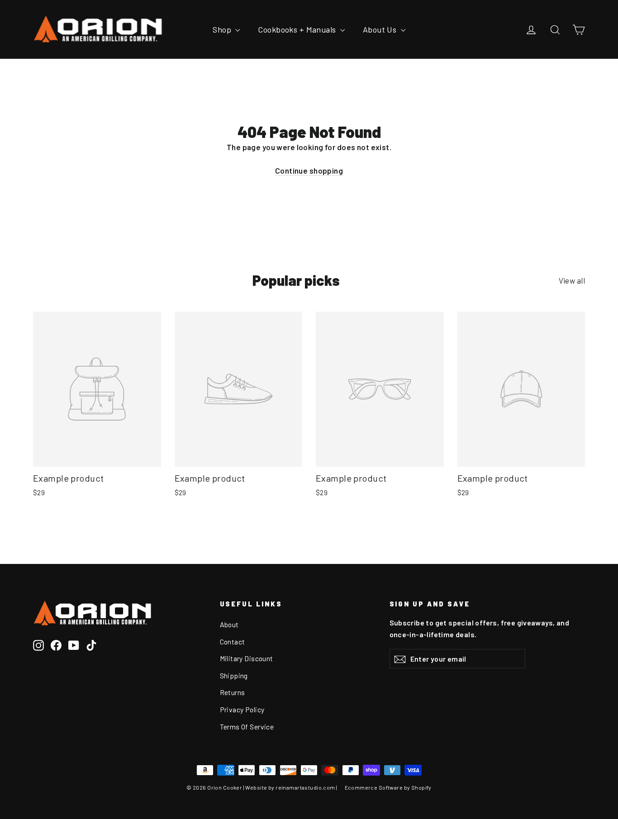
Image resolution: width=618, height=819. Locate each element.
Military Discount (246, 658)
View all (572, 280)
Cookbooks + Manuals (298, 29)
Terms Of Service (247, 726)
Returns (232, 692)
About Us (381, 29)
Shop (223, 29)
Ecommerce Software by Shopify (388, 787)
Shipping (234, 675)
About (229, 624)
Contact (232, 641)
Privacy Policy (242, 709)
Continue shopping (309, 170)
